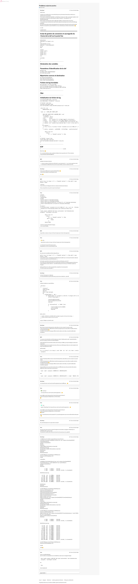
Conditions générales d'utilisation (57, 580)
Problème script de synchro (47, 5)
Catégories (44, 580)
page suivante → (43, 572)
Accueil (40, 580)
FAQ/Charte (49, 580)
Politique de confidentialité (68, 580)
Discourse (46, 582)
